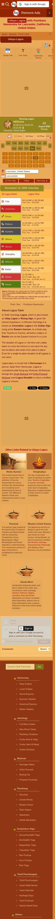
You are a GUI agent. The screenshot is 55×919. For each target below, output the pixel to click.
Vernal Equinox (26, 694)
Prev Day (10, 180)
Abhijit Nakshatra (27, 820)
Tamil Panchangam (28, 880)
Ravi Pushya (25, 855)
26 (17, 166)
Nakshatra (24, 815)
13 (29, 158)
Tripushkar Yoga (27, 850)
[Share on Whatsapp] (7, 387)
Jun (39, 143)
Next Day (42, 180)
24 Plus (40, 136)
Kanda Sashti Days (28, 905)
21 (29, 162)
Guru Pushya (25, 860)
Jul (44, 143)
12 (23, 158)
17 (5, 162)
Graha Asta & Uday (28, 739)
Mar (21, 143)
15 (41, 158)
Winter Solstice (26, 709)
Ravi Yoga (24, 865)
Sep (20, 148)
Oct (26, 148)
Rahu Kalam (25, 810)
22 (35, 162)
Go (39, 666)
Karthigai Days (26, 895)
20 (23, 162)
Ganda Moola (26, 799)
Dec (39, 148)
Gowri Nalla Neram (28, 885)
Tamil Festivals (26, 900)
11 (17, 158)
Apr (26, 143)
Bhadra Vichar (26, 805)
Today (26, 180)
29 (35, 166)
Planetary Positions (28, 734)
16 (48, 158)
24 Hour (29, 136)
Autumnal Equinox (28, 704)
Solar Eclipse (25, 684)
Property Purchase (28, 779)
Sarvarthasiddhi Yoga (29, 835)
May (33, 143)
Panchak (23, 794)
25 (11, 166)
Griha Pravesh (26, 769)
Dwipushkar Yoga (27, 845)
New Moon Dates (27, 729)
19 (17, 162)
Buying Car (24, 774)
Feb (14, 143)
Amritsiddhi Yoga (27, 840)
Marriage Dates (26, 764)
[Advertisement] (27, 88)
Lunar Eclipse (26, 689)
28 (29, 166)
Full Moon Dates (27, 724)
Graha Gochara (27, 749)
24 (48, 162)
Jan (8, 143)
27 (23, 166)
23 (41, 162)
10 (11, 158)
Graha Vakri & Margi (29, 744)
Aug (14, 148)
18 (11, 162)
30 (41, 166)
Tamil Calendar (26, 890)
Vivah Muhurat (21, 374)
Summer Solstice (27, 699)
